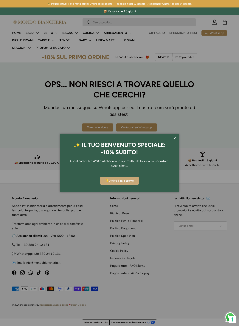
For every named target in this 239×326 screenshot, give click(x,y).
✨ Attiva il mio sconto (119, 180)
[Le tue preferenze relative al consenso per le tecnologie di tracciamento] (232, 319)
